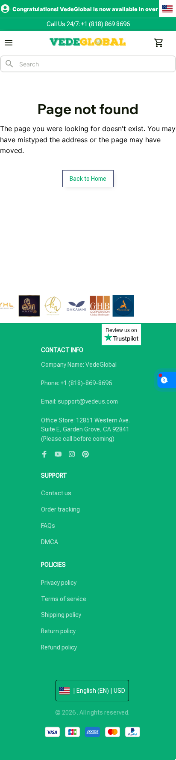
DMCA (49, 542)
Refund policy (59, 647)
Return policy (58, 631)
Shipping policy (61, 614)
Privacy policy (58, 582)
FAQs (48, 525)
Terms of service (63, 598)
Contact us (56, 493)
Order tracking (60, 509)
